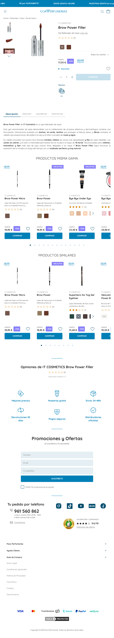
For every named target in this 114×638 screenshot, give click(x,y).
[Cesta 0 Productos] (108, 11)
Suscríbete (57, 478)
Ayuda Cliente (13, 550)
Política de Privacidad (16, 575)
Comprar (17, 235)
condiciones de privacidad (44, 487)
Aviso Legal (12, 563)
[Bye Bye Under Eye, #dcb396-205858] (78, 213)
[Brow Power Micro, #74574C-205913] (7, 216)
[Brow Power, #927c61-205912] (39, 216)
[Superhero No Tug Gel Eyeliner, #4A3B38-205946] (85, 316)
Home (6, 18)
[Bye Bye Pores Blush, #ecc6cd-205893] (104, 213)
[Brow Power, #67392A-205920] (46, 216)
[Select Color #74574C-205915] (62, 47)
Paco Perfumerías (15, 544)
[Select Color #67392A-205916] (69, 47)
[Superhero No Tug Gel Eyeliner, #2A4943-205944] (72, 316)
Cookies (10, 588)
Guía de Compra (14, 557)
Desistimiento (13, 594)
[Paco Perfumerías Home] (53, 11)
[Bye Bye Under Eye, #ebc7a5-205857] (72, 213)
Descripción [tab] (12, 114)
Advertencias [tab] (57, 114)
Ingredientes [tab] (41, 114)
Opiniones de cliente (86, 527)
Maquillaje (14, 18)
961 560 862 (26, 511)
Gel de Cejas (31, 18)
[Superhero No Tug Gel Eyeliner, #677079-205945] (78, 316)
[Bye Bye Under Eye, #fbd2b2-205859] (85, 213)
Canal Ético (12, 582)
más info (84, 33)
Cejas (22, 18)
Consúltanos (19, 522)
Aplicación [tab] (27, 114)
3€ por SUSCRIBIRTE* (25, 3)
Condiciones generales (17, 569)
